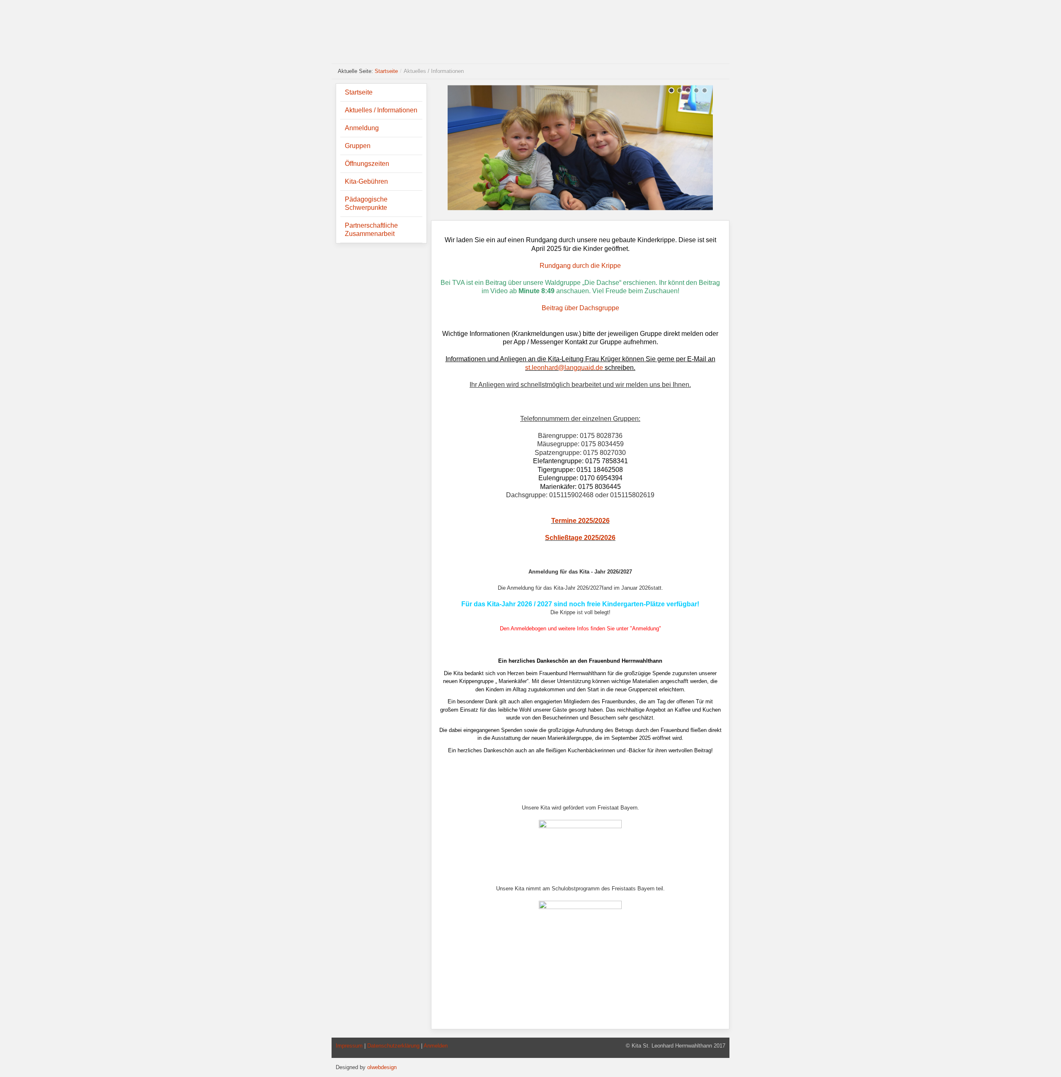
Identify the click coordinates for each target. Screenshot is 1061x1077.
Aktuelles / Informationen (381, 110)
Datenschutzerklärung (393, 1046)
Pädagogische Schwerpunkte (366, 203)
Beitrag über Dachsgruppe (580, 307)
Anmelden (436, 1046)
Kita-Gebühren (366, 181)
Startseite (386, 71)
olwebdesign (382, 1067)
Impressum (349, 1046)
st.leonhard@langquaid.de (564, 367)
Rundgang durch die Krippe (580, 265)
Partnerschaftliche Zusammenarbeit (371, 229)
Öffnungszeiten (367, 163)
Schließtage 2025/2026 (580, 537)
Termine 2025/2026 (580, 520)
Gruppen (358, 145)
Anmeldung (362, 127)
